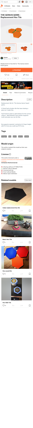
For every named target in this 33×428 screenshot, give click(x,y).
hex (10, 136)
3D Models (4, 11)
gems (14, 136)
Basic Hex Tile (7, 239)
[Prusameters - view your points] (23, 2)
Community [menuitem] (25, 6)
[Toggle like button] (3, 211)
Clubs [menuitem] (18, 6)
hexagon (4, 136)
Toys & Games (13, 11)
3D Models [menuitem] (7, 6)
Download (17, 70)
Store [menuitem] (13, 6)
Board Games (22, 11)
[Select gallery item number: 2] (16, 267)
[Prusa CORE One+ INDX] (16, 85)
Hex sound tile (7, 271)
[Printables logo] (2, 6)
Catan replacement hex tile (11, 208)
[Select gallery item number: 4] (18, 299)
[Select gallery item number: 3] (17, 267)
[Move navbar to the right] (31, 6)
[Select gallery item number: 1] (15, 267)
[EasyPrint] (19, 1)
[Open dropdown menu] (31, 15)
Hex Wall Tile (7, 302)
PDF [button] (30, 99)
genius (20, 136)
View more (28, 180)
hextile (26, 136)
